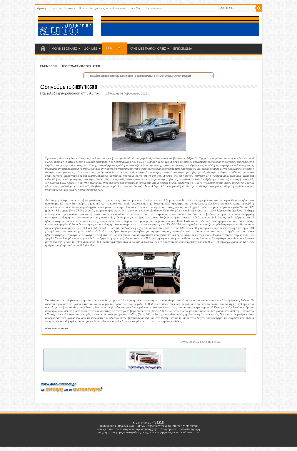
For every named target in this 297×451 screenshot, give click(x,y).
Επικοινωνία (154, 8)
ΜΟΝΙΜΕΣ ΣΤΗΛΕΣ (64, 48)
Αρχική (41, 8)
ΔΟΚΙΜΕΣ (90, 48)
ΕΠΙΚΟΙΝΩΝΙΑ (182, 48)
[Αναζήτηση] (259, 8)
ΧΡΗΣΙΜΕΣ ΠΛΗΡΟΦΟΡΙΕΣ (148, 48)
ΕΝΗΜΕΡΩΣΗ (113, 48)
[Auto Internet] (65, 32)
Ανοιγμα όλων (190, 341)
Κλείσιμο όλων (211, 341)
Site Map (136, 8)
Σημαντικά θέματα (61, 8)
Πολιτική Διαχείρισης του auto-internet (102, 8)
